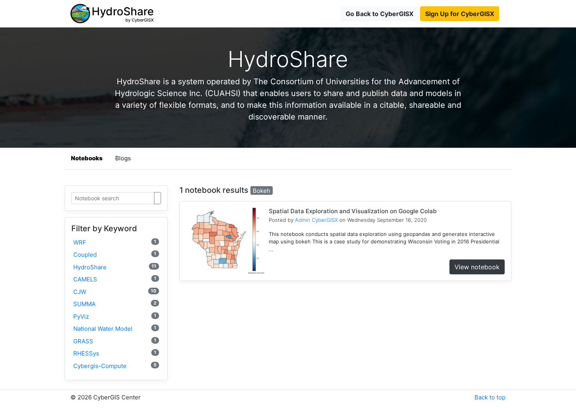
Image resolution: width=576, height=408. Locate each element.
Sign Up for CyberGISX (459, 14)
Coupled (114, 254)
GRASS (114, 341)
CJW (114, 292)
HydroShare (114, 267)
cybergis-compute (114, 366)
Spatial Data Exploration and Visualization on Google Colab (353, 211)
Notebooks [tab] (87, 158)
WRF (114, 242)
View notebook (477, 267)
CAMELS (114, 279)
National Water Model (114, 328)
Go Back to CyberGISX (379, 14)
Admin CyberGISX (316, 220)
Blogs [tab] (123, 158)
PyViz (114, 316)
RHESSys (114, 353)
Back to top (490, 397)
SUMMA (114, 304)
